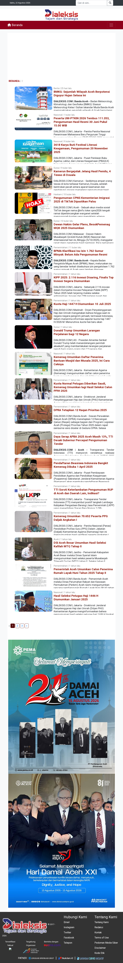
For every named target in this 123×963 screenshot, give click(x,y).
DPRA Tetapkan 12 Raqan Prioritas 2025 (80, 410)
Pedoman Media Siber (106, 942)
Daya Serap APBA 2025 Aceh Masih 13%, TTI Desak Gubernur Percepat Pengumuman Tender (83, 440)
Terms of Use (101, 937)
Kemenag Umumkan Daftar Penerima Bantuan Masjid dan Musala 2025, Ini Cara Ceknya (82, 360)
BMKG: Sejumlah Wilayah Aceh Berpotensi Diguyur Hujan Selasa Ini (82, 93)
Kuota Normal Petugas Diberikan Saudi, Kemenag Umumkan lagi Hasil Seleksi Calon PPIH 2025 (83, 387)
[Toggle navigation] (111, 25)
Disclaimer (100, 947)
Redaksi (98, 927)
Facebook (69, 937)
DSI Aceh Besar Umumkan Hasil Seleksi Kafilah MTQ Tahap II (80, 544)
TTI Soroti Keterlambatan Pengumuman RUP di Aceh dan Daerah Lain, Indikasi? (83, 491)
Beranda (16, 25)
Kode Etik (99, 953)
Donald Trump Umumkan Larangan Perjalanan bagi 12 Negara (77, 332)
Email (66, 922)
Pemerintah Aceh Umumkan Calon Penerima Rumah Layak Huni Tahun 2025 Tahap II (83, 571)
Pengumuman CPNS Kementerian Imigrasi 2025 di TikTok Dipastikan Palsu (82, 199)
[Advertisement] (61, 56)
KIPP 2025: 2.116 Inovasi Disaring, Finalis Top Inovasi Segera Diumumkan (84, 279)
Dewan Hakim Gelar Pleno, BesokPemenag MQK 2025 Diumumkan (82, 226)
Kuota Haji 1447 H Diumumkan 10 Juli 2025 (82, 304)
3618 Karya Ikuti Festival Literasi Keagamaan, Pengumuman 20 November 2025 (81, 148)
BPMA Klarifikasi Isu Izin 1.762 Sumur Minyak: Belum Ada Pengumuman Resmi (80, 252)
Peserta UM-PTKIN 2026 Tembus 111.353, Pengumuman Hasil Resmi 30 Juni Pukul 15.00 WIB (82, 122)
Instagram (69, 927)
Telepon (68, 942)
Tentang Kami (101, 922)
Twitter (67, 932)
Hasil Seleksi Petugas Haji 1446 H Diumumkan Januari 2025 (76, 597)
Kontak (98, 932)
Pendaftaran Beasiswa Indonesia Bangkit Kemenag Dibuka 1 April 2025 (81, 464)
